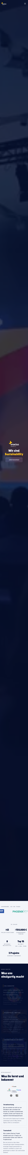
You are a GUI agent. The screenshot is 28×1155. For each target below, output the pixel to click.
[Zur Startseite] (3, 3)
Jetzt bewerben (14, 460)
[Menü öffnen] (25, 3)
